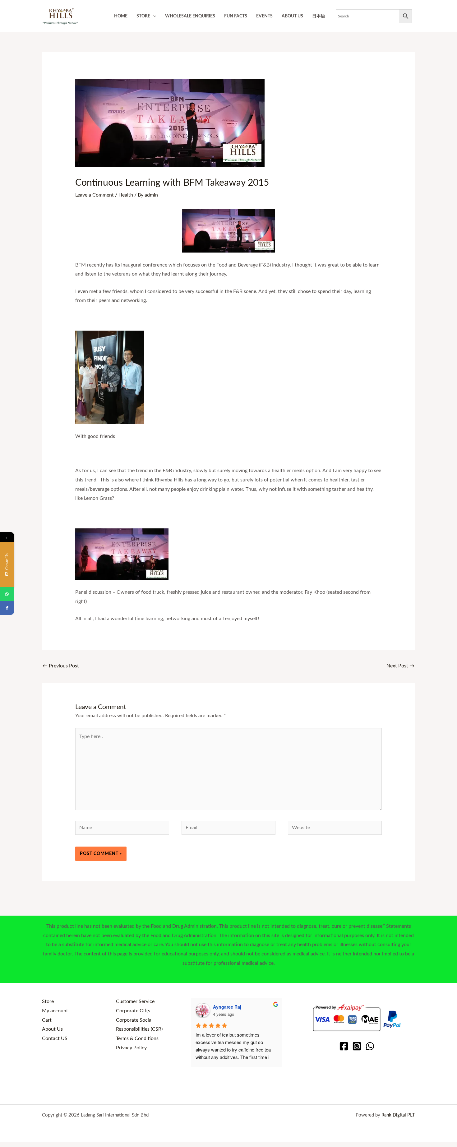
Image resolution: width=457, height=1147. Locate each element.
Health (125, 195)
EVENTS (264, 16)
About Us (52, 1029)
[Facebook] (344, 1046)
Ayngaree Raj (227, 1007)
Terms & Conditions (137, 1038)
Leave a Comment (94, 195)
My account (55, 1010)
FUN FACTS (235, 16)
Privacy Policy (131, 1047)
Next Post (400, 665)
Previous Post (61, 665)
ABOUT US (292, 16)
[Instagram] (357, 1046)
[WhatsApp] (370, 1046)
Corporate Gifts (133, 1010)
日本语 (318, 16)
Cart (47, 1020)
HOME (120, 16)
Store (48, 1001)
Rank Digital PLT (398, 1115)
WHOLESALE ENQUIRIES (190, 16)
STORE (143, 16)
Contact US (54, 1038)
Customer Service (135, 1001)
